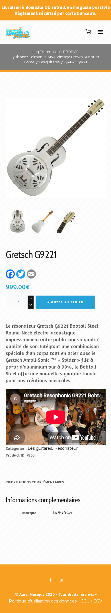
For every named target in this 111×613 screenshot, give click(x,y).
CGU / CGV (91, 601)
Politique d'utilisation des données (43, 601)
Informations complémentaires (35, 482)
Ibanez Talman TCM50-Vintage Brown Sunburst (58, 57)
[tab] (35, 483)
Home (29, 62)
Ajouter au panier (65, 302)
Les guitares (49, 62)
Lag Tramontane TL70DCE (55, 52)
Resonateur (66, 448)
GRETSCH (62, 512)
